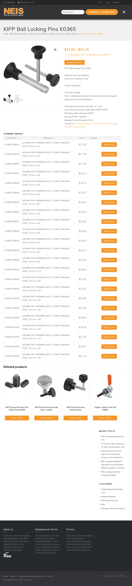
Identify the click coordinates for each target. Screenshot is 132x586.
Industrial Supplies (108, 496)
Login (107, 2)
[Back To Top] (125, 579)
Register (116, 2)
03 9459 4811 (10, 2)
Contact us (28, 580)
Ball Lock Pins (72, 34)
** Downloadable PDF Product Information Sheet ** (87, 55)
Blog (21, 580)
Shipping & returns (10, 580)
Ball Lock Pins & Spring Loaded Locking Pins (47, 34)
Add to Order (17, 418)
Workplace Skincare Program (113, 508)
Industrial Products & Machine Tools (32, 576)
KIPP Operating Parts (18, 34)
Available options (74, 62)
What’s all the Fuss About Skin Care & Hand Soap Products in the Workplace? (112, 454)
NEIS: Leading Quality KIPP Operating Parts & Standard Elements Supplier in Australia (113, 464)
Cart (100, 2)
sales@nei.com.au (27, 2)
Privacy (50, 576)
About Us (13, 576)
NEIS (103, 504)
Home (5, 34)
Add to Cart (109, 144)
